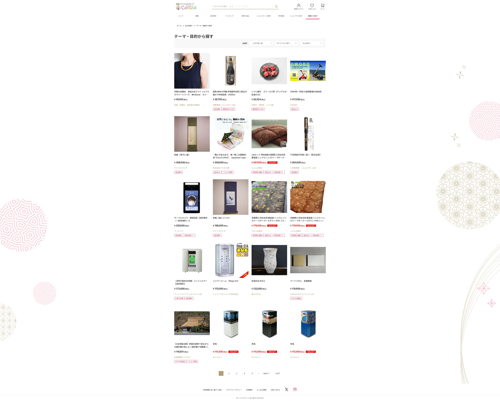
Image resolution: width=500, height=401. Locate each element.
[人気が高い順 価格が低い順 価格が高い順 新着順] (261, 43)
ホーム (179, 25)
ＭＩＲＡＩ (217, 357)
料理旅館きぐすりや (182, 357)
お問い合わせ (275, 390)
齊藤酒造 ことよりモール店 (224, 105)
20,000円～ (189, 25)
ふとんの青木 (257, 168)
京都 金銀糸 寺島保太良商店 (187, 105)
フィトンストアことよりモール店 (188, 294)
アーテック (178, 231)
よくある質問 (261, 390)
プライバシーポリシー (234, 390)
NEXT (265, 373)
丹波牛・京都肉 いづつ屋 (262, 105)
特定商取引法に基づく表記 (212, 390)
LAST (277, 373)
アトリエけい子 (180, 168)
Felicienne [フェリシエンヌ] (302, 294)
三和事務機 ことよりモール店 (303, 168)
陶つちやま (256, 294)
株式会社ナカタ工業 (221, 168)
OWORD (293, 105)
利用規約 (249, 390)
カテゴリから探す (220, 6)
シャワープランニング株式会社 (225, 294)
